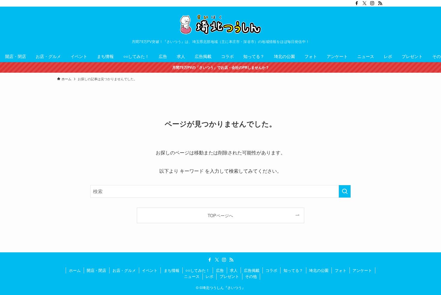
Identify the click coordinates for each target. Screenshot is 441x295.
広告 (220, 270)
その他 (251, 276)
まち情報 (171, 270)
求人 (234, 270)
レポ (209, 276)
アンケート (362, 270)
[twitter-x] (364, 3)
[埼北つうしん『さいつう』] (220, 24)
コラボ (271, 270)
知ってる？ (293, 270)
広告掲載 (252, 270)
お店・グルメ (124, 270)
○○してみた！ (197, 270)
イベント (150, 270)
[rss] (380, 3)
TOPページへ (220, 215)
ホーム (75, 270)
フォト (340, 270)
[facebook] (357, 3)
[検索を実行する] (345, 191)
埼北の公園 (318, 270)
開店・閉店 (96, 270)
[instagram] (372, 3)
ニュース (192, 276)
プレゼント (229, 276)
